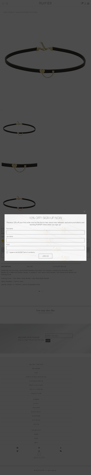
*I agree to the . (22, 252)
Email (7, 244)
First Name (9, 229)
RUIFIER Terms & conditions (26, 252)
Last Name (9, 236)
